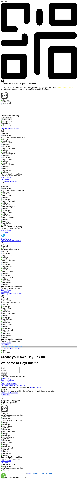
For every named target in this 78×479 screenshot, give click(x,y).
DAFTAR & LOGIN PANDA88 (11, 346)
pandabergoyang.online (65, 87)
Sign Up (4, 374)
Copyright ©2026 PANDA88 (11, 348)
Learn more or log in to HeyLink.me (13, 385)
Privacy (38, 387)
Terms (31, 387)
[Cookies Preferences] (3, 475)
